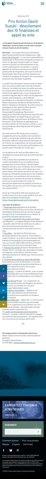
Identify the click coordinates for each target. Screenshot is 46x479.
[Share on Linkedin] (3, 289)
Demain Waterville (11, 300)
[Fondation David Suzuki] (9, 3)
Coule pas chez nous (12, 207)
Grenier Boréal (10, 281)
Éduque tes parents (12, 247)
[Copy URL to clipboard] (3, 297)
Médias (5, 444)
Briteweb (32, 471)
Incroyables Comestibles (14, 290)
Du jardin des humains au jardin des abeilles (22, 259)
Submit (38, 432)
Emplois (16, 444)
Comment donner (10, 440)
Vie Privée (28, 444)
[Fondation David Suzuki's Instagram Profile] (17, 450)
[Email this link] (3, 304)
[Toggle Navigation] (42, 3)
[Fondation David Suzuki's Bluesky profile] (10, 450)
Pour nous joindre (30, 440)
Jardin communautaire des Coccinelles (21, 312)
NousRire (8, 233)
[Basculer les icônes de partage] (3, 268)
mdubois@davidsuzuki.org (24, 342)
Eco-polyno (9, 271)
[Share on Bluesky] (3, 282)
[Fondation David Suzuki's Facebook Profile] (3, 450)
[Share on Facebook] (3, 275)
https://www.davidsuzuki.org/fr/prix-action (20, 200)
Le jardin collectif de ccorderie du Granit (22, 219)
